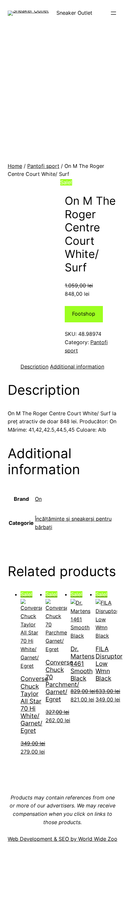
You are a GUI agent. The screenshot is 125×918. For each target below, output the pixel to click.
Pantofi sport (43, 166)
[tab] (34, 367)
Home (15, 166)
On (38, 499)
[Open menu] (113, 13)
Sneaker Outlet (74, 13)
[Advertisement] (62, 96)
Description (34, 366)
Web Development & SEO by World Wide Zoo (62, 839)
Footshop (83, 313)
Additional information (77, 366)
